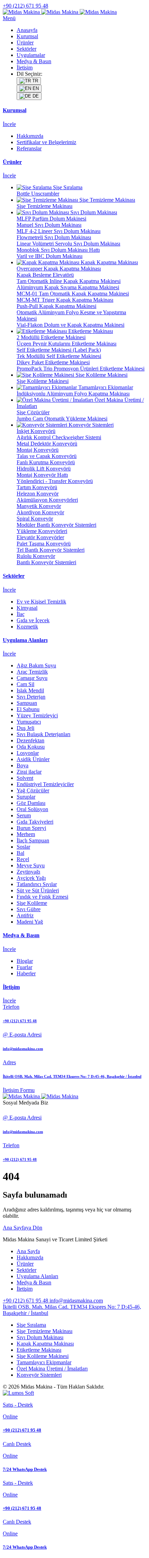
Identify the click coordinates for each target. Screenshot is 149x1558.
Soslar (23, 847)
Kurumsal (27, 36)
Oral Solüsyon (32, 809)
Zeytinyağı (28, 872)
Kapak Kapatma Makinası (45, 1344)
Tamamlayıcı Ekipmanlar (44, 1362)
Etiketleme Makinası (39, 1350)
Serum (24, 815)
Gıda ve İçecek (33, 620)
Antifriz (25, 915)
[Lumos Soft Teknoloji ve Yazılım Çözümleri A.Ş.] (18, 1393)
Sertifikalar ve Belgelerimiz (46, 142)
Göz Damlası (31, 803)
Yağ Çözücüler (33, 790)
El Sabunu (28, 709)
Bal (20, 853)
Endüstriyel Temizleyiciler (45, 784)
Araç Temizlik (32, 672)
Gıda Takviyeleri (35, 822)
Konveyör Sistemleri (39, 1375)
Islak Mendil (30, 690)
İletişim (25, 67)
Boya (22, 765)
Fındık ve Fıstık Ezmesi (42, 897)
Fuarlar (24, 967)
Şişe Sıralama (31, 1325)
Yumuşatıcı (29, 722)
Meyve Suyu (31, 865)
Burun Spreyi (31, 828)
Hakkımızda (30, 136)
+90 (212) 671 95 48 (25, 6)
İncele (9, 124)
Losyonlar (28, 753)
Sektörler (26, 49)
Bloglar (25, 961)
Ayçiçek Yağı (31, 878)
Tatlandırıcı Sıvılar (37, 884)
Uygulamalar (31, 55)
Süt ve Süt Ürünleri (38, 890)
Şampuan (27, 703)
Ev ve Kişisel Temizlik (41, 602)
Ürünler (25, 42)
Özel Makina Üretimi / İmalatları (52, 1369)
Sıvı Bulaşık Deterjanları (43, 734)
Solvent (25, 778)
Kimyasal (27, 608)
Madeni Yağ (30, 922)
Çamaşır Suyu (32, 678)
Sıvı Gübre (29, 909)
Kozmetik (27, 627)
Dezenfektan (30, 740)
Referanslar (29, 148)
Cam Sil (25, 684)
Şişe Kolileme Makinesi (43, 1356)
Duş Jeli (25, 728)
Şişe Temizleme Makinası (44, 1331)
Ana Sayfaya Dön (22, 1228)
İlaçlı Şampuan (33, 840)
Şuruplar (26, 797)
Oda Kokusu (31, 747)
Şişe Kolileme (32, 903)
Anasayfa (27, 30)
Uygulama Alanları (37, 1276)
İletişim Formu (19, 1090)
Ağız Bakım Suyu (36, 665)
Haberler (26, 973)
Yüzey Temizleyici (37, 715)
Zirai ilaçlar (29, 772)
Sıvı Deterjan (31, 697)
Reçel (23, 859)
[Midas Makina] (60, 12)
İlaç (21, 614)
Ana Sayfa (28, 1251)
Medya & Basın (34, 61)
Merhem (26, 834)
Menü (9, 18)
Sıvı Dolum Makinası (40, 1337)
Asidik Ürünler (33, 759)
